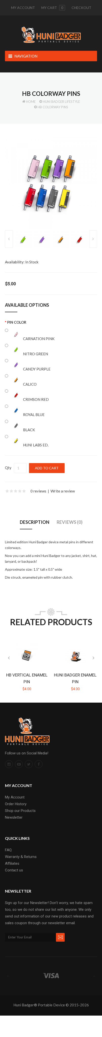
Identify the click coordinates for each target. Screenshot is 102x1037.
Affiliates (12, 863)
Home (31, 102)
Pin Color (16, 322)
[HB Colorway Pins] (51, 182)
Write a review (63, 491)
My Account (23, 7)
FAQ (8, 850)
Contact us (14, 870)
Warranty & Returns (21, 856)
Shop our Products (20, 810)
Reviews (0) (69, 522)
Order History (15, 804)
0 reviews (38, 491)
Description (34, 522)
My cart (52, 7)
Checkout (81, 7)
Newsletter (14, 817)
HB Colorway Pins (53, 107)
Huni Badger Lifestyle (61, 102)
